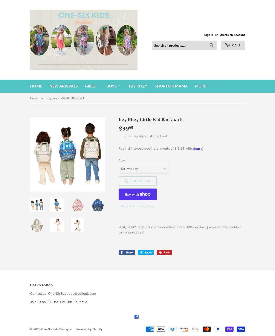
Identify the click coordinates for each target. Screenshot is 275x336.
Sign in (208, 35)
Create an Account (232, 35)
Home (36, 86)
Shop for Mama (171, 86)
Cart (236, 45)
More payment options (138, 206)
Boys (112, 86)
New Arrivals (63, 86)
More (200, 86)
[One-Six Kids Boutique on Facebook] (136, 317)
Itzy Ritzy (137, 86)
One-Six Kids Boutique (56, 329)
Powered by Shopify (88, 329)
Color (122, 160)
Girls (90, 86)
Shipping (125, 136)
